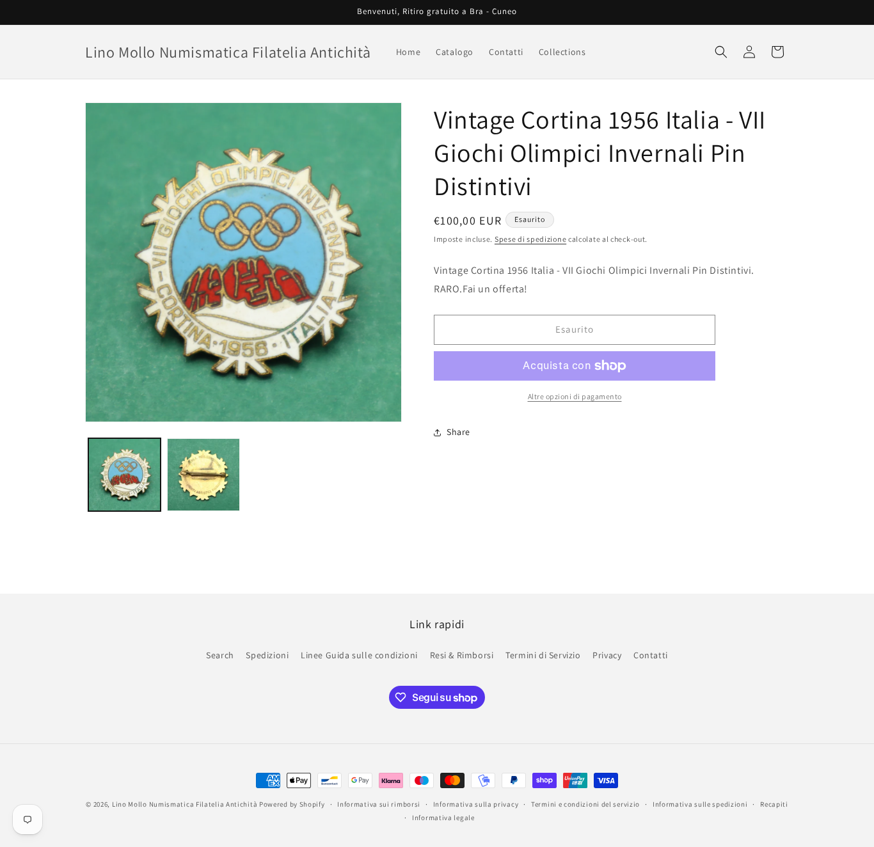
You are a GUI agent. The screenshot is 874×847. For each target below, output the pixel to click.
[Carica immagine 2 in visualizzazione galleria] (203, 474)
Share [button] (458, 432)
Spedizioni (267, 655)
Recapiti (774, 804)
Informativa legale (443, 817)
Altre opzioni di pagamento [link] (575, 396)
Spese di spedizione (530, 239)
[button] (721, 52)
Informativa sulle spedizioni (700, 804)
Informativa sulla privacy (476, 804)
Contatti (650, 655)
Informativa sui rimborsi (378, 804)
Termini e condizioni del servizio (585, 804)
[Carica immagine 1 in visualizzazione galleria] (124, 474)
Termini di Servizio (542, 655)
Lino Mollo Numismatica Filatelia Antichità (184, 804)
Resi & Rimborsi (462, 655)
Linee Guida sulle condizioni (359, 655)
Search (220, 655)
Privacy (606, 655)
